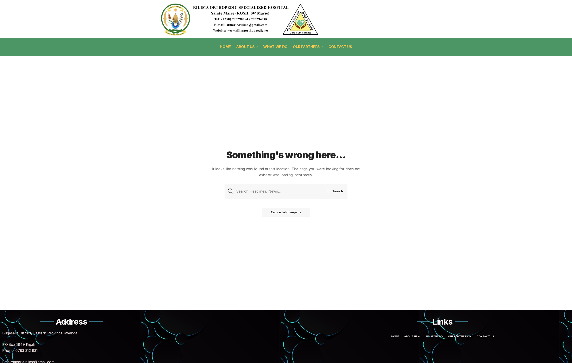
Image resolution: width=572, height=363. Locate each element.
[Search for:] (280, 191)
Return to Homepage (286, 212)
